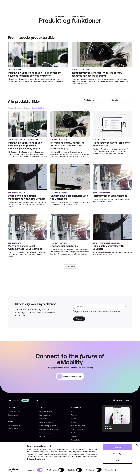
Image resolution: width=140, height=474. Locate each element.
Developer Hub (76, 433)
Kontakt (35, 400)
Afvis (118, 460)
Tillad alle (117, 447)
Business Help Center (78, 426)
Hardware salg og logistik (47, 426)
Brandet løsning (44, 415)
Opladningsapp (13, 415)
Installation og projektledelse (48, 429)
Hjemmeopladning (14, 425)
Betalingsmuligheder (46, 411)
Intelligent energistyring (47, 433)
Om (9, 400)
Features (73, 418)
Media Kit (74, 436)
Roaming (42, 436)
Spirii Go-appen (13, 429)
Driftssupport (43, 418)
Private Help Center (77, 429)
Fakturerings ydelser (46, 422)
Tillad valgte (117, 454)
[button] (94, 100)
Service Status (75, 440)
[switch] (61, 470)
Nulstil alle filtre (37, 108)
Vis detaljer (109, 470)
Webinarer (74, 415)
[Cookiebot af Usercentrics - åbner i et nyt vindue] (13, 470)
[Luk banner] (137, 445)
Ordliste (73, 422)
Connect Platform (14, 411)
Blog (72, 411)
